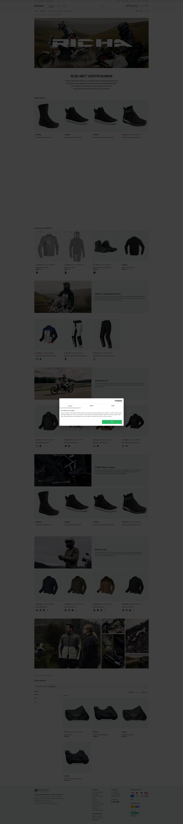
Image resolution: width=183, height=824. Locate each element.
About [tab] (113, 405)
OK (112, 422)
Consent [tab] (70, 405)
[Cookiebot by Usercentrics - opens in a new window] (116, 401)
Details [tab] (91, 405)
